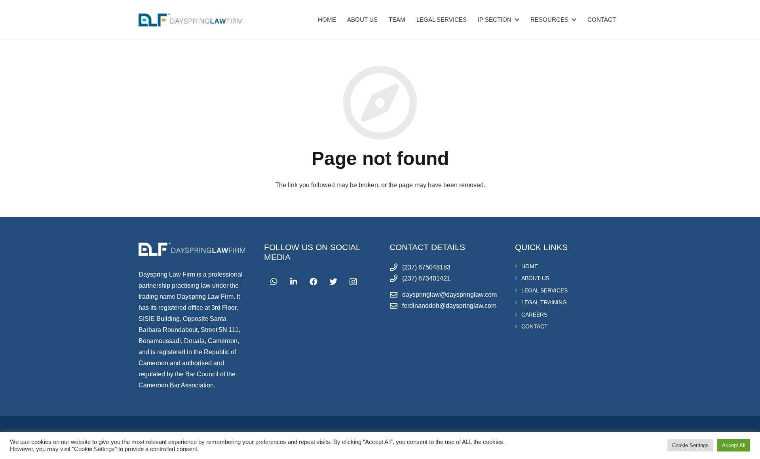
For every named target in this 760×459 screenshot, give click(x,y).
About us (535, 278)
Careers (534, 314)
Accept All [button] (733, 445)
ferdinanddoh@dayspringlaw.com (449, 305)
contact (534, 326)
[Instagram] (353, 282)
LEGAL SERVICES (544, 290)
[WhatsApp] (274, 282)
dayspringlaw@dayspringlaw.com (449, 294)
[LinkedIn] (294, 282)
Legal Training (544, 302)
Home (529, 266)
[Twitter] (333, 282)
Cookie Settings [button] (690, 445)
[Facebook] (313, 282)
